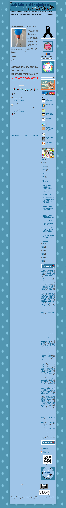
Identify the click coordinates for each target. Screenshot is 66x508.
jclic (42, 375)
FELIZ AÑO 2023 (45, 241)
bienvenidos (45, 284)
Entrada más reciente (15, 135)
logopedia (53, 382)
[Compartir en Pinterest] (23, 85)
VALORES (12, 14)
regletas (42, 424)
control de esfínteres (44, 303)
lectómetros (51, 380)
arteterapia (45, 277)
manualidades (45, 386)
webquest (51, 437)
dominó (51, 343)
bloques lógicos (47, 285)
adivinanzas (48, 271)
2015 (43, 253)
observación (43, 400)
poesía (53, 410)
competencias (50, 295)
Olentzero (51, 400)
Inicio (26, 135)
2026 (43, 159)
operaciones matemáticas (46, 401)
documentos (44, 343)
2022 (43, 243)
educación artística (50, 344)
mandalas (49, 384)
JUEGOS (24, 14)
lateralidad (51, 379)
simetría (44, 429)
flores (48, 363)
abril (44, 176)
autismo (51, 282)
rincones (53, 424)
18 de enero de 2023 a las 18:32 (18, 100)
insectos (53, 372)
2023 (43, 163)
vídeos (49, 436)
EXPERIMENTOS (19, 11)
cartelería (50, 289)
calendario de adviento (45, 287)
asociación (50, 278)
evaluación (50, 356)
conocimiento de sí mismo (46, 300)
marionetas (51, 387)
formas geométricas (44, 364)
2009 (43, 261)
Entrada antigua (35, 135)
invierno (50, 374)
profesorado (51, 417)
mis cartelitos (44, 14)
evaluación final (43, 357)
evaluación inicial (50, 357)
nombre (42, 398)
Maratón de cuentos (44, 387)
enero (44, 180)
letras (52, 381)
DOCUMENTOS (13, 12)
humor (51, 370)
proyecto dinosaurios (49, 418)
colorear (43, 294)
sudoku (50, 430)
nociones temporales (49, 397)
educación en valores (50, 346)
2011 (43, 258)
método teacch (45, 390)
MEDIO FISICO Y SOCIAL (25, 12)
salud (46, 426)
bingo (50, 284)
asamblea (43, 278)
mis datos (32, 14)
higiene (49, 369)
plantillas (47, 409)
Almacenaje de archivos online (48, 215)
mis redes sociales (38, 14)
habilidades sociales (50, 368)
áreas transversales (47, 276)
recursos (52, 422)
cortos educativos (44, 305)
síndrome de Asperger (51, 429)
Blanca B (15, 103)
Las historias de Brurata (46, 452)
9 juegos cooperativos (46, 195)
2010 (43, 260)
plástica (53, 409)
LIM (41, 382)
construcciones (50, 302)
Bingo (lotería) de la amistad (47, 181)
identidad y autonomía (46, 371)
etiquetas (43, 356)
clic (42, 293)
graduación (53, 365)
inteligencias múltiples (48, 373)
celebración (44, 292)
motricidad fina (44, 393)
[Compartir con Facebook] (22, 85)
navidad (52, 394)
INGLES (36, 12)
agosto (44, 170)
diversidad (43, 342)
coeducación (51, 293)
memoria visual (46, 389)
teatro (48, 431)
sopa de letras (45, 430)
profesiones (43, 417)
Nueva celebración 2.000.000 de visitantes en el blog (50, 124)
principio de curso (51, 414)
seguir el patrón (44, 428)
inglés (47, 372)
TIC (49, 432)
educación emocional (50, 345)
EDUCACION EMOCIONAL (42, 12)
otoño (49, 403)
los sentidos (51, 383)
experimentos (45, 359)
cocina (46, 293)
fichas (46, 361)
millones (50, 390)
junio (44, 173)
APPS (21, 14)
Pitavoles (43, 451)
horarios (46, 370)
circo (52, 292)
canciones (49, 288)
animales (42, 273)
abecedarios (43, 270)
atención (49, 279)
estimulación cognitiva (46, 355)
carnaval (43, 289)
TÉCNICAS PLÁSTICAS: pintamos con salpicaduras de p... (48, 217)
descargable (51, 312)
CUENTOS (28, 14)
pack (54, 403)
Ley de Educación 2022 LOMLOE (48, 235)
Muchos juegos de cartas (47, 194)
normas (48, 398)
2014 (43, 254)
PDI (51, 405)
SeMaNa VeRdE (52, 428)
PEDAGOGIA (17, 14)
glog (42, 365)
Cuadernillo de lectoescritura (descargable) (48, 119)
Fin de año (49, 362)
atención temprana (44, 280)
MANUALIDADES (34, 11)
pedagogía (43, 406)
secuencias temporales (49, 427)
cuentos (43, 307)
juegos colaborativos (45, 378)
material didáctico (51, 388)
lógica (48, 382)
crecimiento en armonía (48, 306)
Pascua (42, 405)
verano (42, 436)
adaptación (43, 271)
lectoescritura (44, 380)
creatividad (53, 305)
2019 (43, 247)
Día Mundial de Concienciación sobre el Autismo (48, 335)
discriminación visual (46, 341)
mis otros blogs (50, 14)
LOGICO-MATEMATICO (48, 11)
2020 (43, 246)
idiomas (42, 372)
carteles (42, 290)
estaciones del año (48, 354)
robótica (44, 425)
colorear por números (51, 294)
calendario (43, 286)
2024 (43, 162)
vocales (42, 437)
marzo (44, 177)
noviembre (45, 166)
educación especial (48, 347)
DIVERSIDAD (49, 12)
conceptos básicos (44, 298)
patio (47, 405)
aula (44, 282)
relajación (47, 424)
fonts (52, 363)
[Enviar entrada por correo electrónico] (19, 83)
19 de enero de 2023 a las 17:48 (18, 111)
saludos (50, 426)
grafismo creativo (50, 366)
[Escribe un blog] (20, 85)
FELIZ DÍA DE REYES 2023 (47, 231)
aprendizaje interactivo (50, 275)
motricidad (50, 392)
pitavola (14, 95)
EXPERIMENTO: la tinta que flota (48, 222)
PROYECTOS (32, 12)
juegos (48, 377)
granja (50, 367)
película (50, 407)
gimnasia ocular (51, 364)
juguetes (53, 378)
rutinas (42, 426)
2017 (43, 250)
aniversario (49, 273)
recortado (43, 422)
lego (42, 381)
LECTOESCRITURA (41, 11)
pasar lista (51, 404)
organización (43, 402)
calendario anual (50, 286)
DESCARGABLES (13, 11)
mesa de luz (53, 389)
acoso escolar (50, 270)
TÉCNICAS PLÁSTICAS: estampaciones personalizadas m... (48, 188)
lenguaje (46, 381)
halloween (43, 369)
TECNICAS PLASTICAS (26, 11)
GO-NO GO (47, 365)
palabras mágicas (45, 404)
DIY (50, 342)
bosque (52, 285)
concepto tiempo (49, 297)
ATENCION (18, 12)
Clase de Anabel (45, 449)
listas (44, 382)
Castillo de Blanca (45, 448)
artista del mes (50, 277)
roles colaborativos (50, 425)
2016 (43, 251)
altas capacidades (50, 272)
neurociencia (47, 396)
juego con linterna (47, 375)
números (49, 399)
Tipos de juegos (45, 225)
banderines (48, 283)
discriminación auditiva (46, 340)
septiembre (45, 169)
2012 (43, 257)
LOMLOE (45, 383)
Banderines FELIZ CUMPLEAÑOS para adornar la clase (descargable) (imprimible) (49, 129)
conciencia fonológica (48, 299)
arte (54, 276)
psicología (49, 419)
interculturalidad (44, 374)
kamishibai (45, 379)
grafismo (44, 366)
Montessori (48, 391)
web (47, 437)
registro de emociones (49, 423)
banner (53, 283)
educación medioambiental (48, 348)
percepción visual (44, 408)
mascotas (42, 388)
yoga (42, 438)
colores (44, 295)
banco (42, 283)
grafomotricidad (44, 367)
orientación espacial (51, 402)
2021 (43, 244)
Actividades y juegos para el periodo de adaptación (49, 105)
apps (46, 274)
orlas (44, 403)
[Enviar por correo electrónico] (19, 85)
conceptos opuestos (52, 298)
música (53, 393)
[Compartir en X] (21, 85)
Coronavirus (50, 304)
